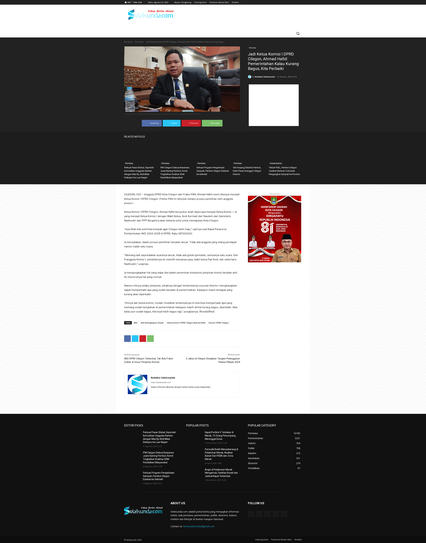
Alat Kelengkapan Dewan (152, 322)
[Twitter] (291, 2)
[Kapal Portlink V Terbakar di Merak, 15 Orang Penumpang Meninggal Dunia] (194, 436)
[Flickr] (267, 514)
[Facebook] (281, 2)
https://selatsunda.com (161, 382)
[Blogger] (251, 514)
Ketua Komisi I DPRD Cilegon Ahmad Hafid (186, 322)
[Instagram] (286, 2)
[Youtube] (300, 2)
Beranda (128, 41)
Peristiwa (139, 41)
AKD (135, 322)
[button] (298, 33)
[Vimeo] (295, 2)
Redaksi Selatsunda (265, 76)
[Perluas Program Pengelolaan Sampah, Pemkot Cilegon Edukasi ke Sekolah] (213, 153)
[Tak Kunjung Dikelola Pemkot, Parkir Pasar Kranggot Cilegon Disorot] (249, 153)
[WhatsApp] (150, 338)
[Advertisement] (274, 105)
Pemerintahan (276, 163)
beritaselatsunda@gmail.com (198, 526)
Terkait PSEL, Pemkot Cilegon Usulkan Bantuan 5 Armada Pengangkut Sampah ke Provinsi (284, 170)
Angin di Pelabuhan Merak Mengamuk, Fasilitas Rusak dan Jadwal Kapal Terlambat (221, 472)
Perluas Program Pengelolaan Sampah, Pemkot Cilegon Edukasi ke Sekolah (213, 170)
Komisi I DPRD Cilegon (219, 322)
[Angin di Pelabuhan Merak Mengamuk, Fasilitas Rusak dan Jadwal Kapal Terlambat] (194, 473)
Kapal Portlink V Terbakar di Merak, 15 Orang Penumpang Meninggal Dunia (220, 435)
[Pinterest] (142, 338)
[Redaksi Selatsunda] (250, 76)
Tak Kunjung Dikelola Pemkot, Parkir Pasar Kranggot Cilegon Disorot (247, 170)
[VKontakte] (284, 514)
